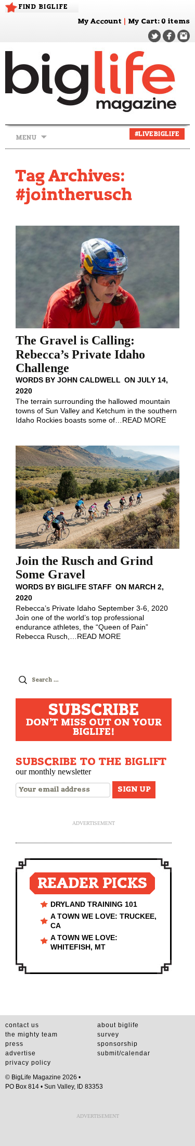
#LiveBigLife (157, 134)
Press (14, 1044)
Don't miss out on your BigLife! (94, 720)
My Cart (143, 21)
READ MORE (144, 420)
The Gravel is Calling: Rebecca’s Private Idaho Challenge (80, 354)
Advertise (20, 1053)
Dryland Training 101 (93, 904)
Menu (26, 137)
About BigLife (118, 1025)
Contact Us (22, 1025)
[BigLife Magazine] (97, 80)
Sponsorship (117, 1044)
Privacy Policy (28, 1062)
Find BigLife (43, 7)
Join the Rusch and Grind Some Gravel (84, 567)
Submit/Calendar (123, 1053)
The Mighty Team (31, 1034)
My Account (99, 21)
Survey (108, 1034)
